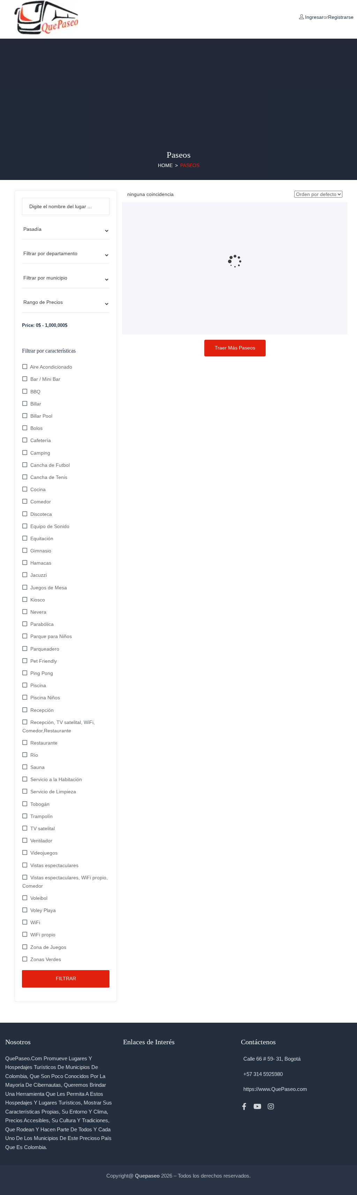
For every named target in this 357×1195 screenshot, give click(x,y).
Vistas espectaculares (54, 865)
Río (34, 755)
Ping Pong (41, 673)
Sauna (37, 767)
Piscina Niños (45, 697)
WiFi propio (42, 934)
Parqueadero (44, 649)
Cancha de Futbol (50, 465)
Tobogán (40, 804)
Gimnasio (40, 550)
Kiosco (37, 600)
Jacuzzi (38, 575)
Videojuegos (44, 853)
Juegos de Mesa (48, 587)
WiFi (35, 922)
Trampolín (41, 816)
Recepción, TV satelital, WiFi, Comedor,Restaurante (58, 726)
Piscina (38, 685)
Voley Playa (43, 910)
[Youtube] (257, 1106)
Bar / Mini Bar (45, 379)
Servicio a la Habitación (56, 779)
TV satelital (42, 828)
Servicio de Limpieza (53, 791)
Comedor (40, 501)
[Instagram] (270, 1106)
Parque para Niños (51, 636)
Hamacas (40, 563)
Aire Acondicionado (51, 367)
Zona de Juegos (48, 947)
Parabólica (42, 624)
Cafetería (40, 440)
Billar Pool (41, 416)
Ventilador (41, 840)
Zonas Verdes (45, 959)
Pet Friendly (43, 661)
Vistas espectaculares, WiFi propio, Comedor (65, 882)
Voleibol (38, 898)
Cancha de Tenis (48, 477)
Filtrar (66, 978)
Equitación (41, 538)
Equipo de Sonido (49, 526)
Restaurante (44, 743)
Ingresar (314, 17)
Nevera (38, 612)
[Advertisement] (178, 87)
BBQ (35, 391)
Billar (35, 404)
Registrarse (341, 17)
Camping (40, 453)
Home (165, 165)
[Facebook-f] (244, 1106)
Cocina (38, 489)
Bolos (36, 428)
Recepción (42, 710)
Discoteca (41, 514)
